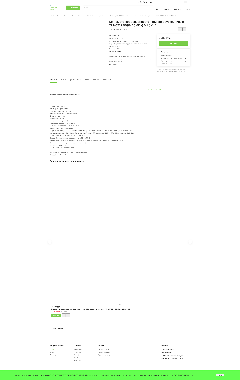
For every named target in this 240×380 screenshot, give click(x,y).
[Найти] (150, 8)
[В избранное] (180, 29)
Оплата (86, 80)
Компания (77, 346)
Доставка (95, 80)
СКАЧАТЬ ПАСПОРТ (154, 90)
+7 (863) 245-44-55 (145, 2)
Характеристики (75, 80)
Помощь (101, 346)
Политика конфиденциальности (181, 375)
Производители (55, 355)
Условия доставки (104, 352)
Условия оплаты (103, 349)
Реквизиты (77, 352)
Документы (77, 360)
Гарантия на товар (104, 355)
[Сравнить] (184, 29)
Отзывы (63, 80)
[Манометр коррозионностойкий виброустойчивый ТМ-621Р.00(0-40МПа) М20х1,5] (78, 44)
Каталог (52, 349)
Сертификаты (107, 80)
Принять (220, 375)
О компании (78, 349)
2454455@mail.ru (166, 352)
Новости (53, 352)
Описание (53, 80)
